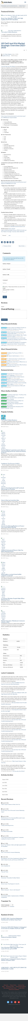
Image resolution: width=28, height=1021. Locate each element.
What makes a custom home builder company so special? (11, 574)
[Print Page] (24, 50)
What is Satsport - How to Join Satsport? (10, 889)
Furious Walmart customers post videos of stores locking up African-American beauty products (13, 451)
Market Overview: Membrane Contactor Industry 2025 (13, 621)
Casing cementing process (7, 825)
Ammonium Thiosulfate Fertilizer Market (10, 877)
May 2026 (4, 788)
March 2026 (5, 794)
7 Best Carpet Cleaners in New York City (10, 804)
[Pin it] (10, 242)
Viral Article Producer (21, 986)
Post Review (4, 319)
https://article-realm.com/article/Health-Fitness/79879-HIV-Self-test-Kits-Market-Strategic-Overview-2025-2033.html (14, 230)
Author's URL (6, 274)
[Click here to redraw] (5, 286)
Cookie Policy (21, 988)
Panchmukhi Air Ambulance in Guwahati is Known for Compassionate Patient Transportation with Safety (13, 344)
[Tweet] (5, 242)
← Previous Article (6, 246)
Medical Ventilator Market (9, 937)
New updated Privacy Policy (10, 988)
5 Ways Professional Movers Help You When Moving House (12, 550)
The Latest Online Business (9, 32)
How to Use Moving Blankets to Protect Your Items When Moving (12, 526)
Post (5, 297)
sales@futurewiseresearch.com (17, 226)
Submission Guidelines (14, 989)
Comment (5, 280)
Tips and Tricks (4, 871)
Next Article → (22, 246)
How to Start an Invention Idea (10, 500)
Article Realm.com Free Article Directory (9, 5)
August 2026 (5, 779)
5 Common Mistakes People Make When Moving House (12, 599)
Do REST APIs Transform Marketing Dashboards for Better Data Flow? (11, 919)
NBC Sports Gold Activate (13, 356)
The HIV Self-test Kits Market (8, 66)
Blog (3, 986)
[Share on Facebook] (2, 242)
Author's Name (7, 263)
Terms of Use (21, 985)
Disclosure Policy (10, 986)
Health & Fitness (22, 5)
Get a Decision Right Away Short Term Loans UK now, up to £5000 (12, 948)
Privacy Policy (13, 985)
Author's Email (6, 269)
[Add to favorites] (26, 50)
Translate (12, 906)
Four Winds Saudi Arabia (6, 831)
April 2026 (4, 791)
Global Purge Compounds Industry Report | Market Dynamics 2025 (13, 959)
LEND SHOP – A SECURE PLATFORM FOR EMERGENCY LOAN (13, 968)
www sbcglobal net (5, 865)
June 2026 (4, 785)
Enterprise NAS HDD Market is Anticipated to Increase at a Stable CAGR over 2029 (13, 927)
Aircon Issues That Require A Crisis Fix (10, 883)
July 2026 (4, 782)
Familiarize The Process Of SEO (14, 353)
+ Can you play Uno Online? (18, 771)
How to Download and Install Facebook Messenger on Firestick (12, 488)
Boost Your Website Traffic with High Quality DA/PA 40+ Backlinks (12, 18)
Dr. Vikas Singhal (7, 54)
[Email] (13, 242)
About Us (6, 985)
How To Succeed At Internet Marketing (10, 852)
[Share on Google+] (7, 242)
